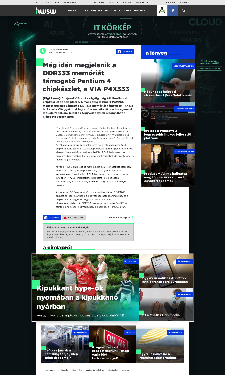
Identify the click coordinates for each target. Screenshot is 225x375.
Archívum (99, 3)
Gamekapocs (69, 3)
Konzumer (139, 10)
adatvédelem (113, 370)
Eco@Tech (96, 10)
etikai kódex (77, 370)
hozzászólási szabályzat (94, 370)
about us (125, 370)
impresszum (49, 370)
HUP (56, 3)
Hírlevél (170, 3)
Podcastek (142, 3)
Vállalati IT (74, 10)
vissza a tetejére (119, 218)
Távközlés (110, 10)
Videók (127, 3)
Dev (86, 10)
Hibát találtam (76, 218)
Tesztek (113, 3)
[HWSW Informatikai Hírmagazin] (46, 10)
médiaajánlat (63, 370)
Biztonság (125, 10)
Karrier (184, 3)
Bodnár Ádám (62, 49)
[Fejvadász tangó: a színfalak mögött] (88, 232)
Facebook (127, 52)
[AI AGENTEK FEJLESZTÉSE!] (162, 10)
